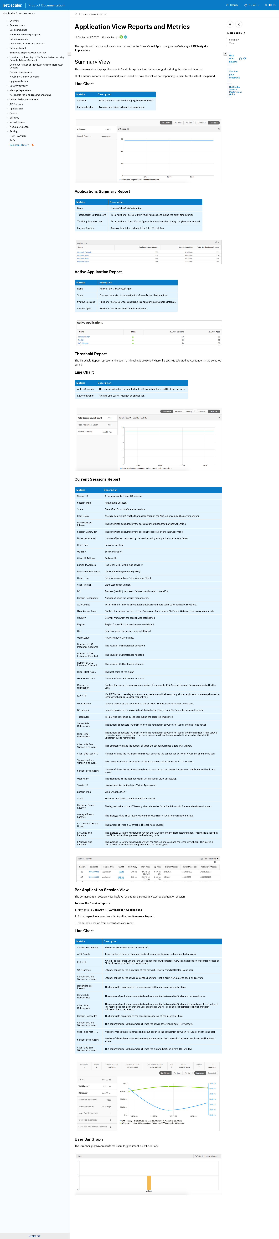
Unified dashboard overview (24, 99)
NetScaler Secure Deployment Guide (235, 91)
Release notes (17, 25)
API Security (16, 104)
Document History (19, 145)
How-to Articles (18, 136)
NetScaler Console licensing (24, 76)
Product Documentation (46, 5)
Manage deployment (20, 90)
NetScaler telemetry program (25, 34)
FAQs (12, 140)
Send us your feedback (234, 74)
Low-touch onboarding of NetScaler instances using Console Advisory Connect (37, 59)
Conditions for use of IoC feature (27, 43)
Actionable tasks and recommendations (30, 95)
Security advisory (18, 86)
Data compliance (18, 30)
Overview (14, 21)
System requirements (21, 72)
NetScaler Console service (93, 14)
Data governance (19, 39)
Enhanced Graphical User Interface (28, 52)
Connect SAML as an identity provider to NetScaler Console (36, 66)
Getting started (18, 48)
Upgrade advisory (19, 81)
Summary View (234, 41)
